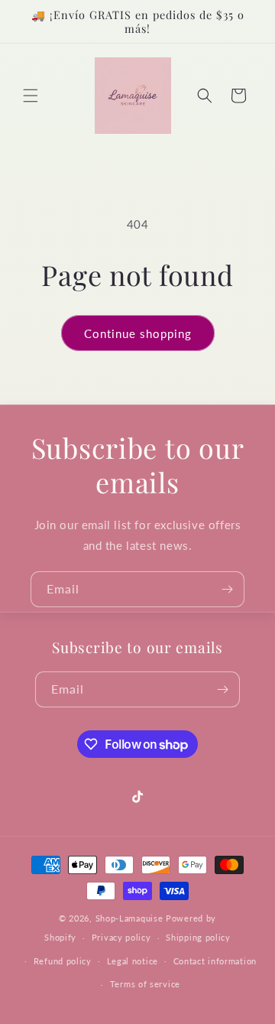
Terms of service (145, 984)
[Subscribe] (227, 589)
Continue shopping (138, 333)
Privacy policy (121, 937)
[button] (30, 95)
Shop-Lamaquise (129, 918)
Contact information (215, 961)
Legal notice (132, 961)
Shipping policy (198, 937)
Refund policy (63, 961)
